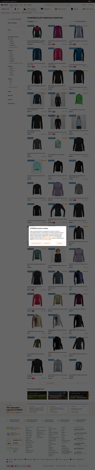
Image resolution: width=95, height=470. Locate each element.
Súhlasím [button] (61, 243)
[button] (46, 238)
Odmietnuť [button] (46, 243)
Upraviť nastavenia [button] (36, 243)
